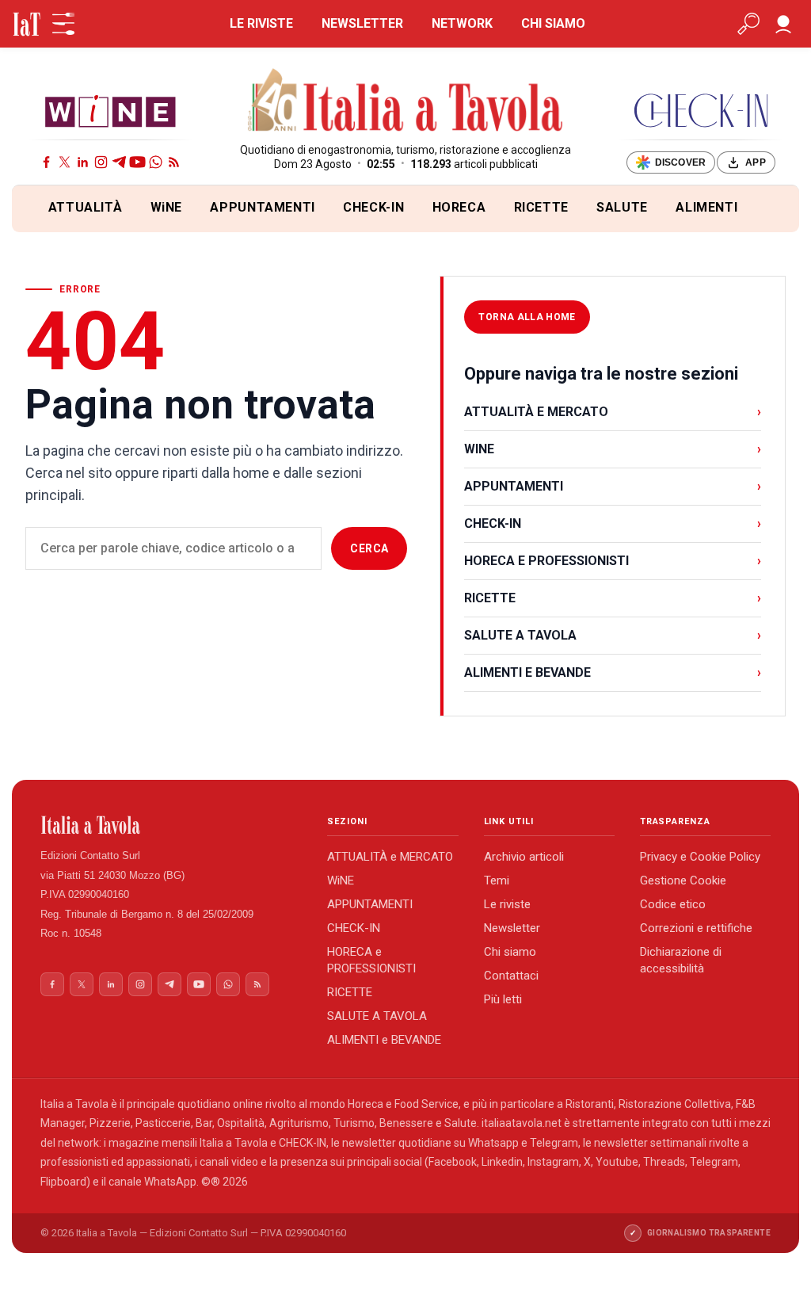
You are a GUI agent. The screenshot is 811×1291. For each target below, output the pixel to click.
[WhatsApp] (155, 162)
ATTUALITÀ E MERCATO (612, 411)
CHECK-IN (373, 207)
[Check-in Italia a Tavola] (701, 110)
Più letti (503, 999)
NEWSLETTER (362, 23)
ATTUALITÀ (85, 207)
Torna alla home (526, 317)
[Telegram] (119, 162)
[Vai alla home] (38, 209)
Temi (496, 880)
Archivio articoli (524, 857)
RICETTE (541, 207)
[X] (64, 162)
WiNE (166, 207)
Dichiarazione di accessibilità (681, 960)
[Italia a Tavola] (406, 102)
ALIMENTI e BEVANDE (384, 1040)
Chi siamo (510, 952)
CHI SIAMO (553, 23)
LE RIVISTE (261, 23)
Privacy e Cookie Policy (700, 857)
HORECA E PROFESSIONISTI (612, 560)
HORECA (459, 207)
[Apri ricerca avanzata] (748, 23)
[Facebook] (46, 162)
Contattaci (511, 975)
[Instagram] (101, 162)
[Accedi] (783, 23)
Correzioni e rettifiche (696, 928)
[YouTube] (137, 162)
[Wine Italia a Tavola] (110, 110)
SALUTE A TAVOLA (612, 635)
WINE (612, 448)
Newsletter (512, 928)
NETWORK (462, 23)
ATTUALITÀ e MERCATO (390, 857)
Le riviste (507, 904)
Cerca (369, 548)
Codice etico (673, 904)
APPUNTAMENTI (262, 207)
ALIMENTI (706, 207)
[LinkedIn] (82, 162)
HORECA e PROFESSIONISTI (371, 960)
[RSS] (174, 162)
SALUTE (622, 207)
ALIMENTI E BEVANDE (612, 672)
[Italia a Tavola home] (171, 825)
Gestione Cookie (683, 880)
